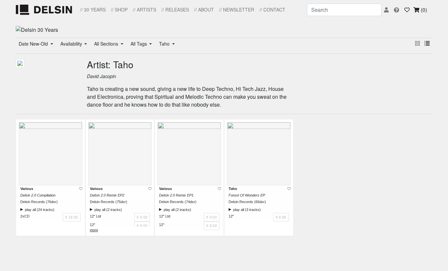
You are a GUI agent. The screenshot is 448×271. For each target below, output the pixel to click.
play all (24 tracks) (38, 210)
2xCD (25, 216)
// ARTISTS (144, 9)
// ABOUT (204, 9)
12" (92, 225)
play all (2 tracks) (107, 210)
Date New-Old (34, 43)
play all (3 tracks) (246, 210)
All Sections (106, 43)
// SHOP (119, 9)
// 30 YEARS (93, 9)
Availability (71, 43)
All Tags (139, 43)
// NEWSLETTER (236, 9)
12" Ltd (95, 216)
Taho (165, 43)
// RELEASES (175, 9)
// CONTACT (272, 9)
